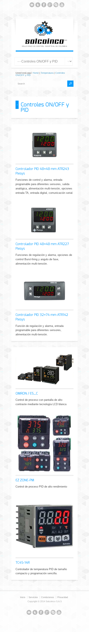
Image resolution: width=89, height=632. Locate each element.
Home (36, 73)
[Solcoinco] (44, 46)
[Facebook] (43, 5)
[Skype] (55, 5)
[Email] (31, 5)
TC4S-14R (23, 562)
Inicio (22, 597)
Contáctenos (47, 597)
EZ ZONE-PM (25, 480)
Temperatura (47, 73)
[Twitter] (37, 5)
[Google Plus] (49, 5)
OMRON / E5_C (27, 393)
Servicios (33, 597)
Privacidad (62, 597)
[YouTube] (61, 5)
